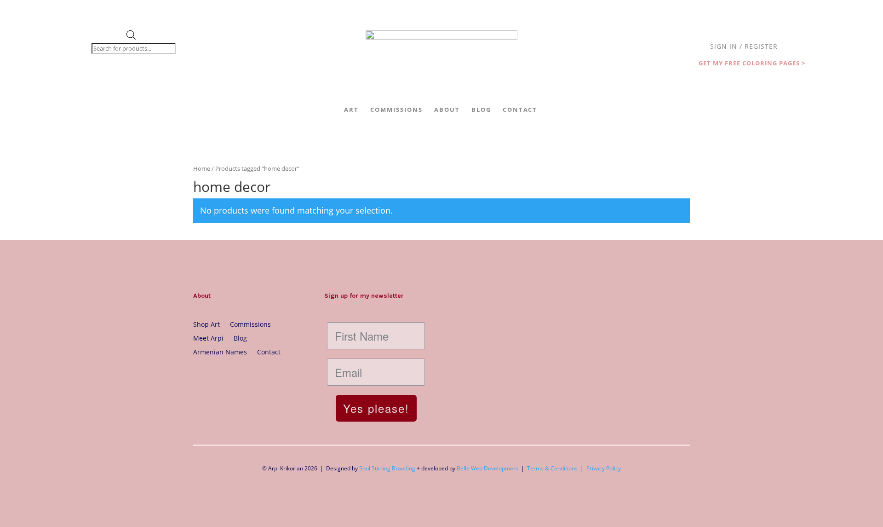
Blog (481, 109)
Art (351, 109)
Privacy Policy (603, 468)
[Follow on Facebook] (219, 380)
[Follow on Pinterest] (255, 380)
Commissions (396, 109)
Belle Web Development (487, 468)
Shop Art (206, 324)
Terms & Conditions (552, 468)
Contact (520, 109)
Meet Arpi (208, 338)
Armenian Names (220, 351)
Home (201, 168)
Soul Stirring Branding (387, 468)
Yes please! (376, 408)
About (447, 109)
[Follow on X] (237, 380)
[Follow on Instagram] (200, 380)
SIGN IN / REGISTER (744, 47)
